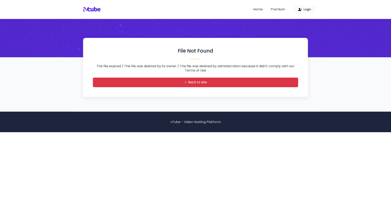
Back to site (197, 82)
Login (307, 9)
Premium (278, 9)
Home (258, 9)
